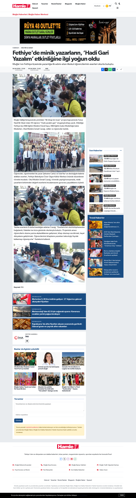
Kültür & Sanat (27, 48)
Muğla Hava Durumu (49, 465)
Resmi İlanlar (56, 4)
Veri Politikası (82, 495)
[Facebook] (61, 459)
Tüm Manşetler (48, 470)
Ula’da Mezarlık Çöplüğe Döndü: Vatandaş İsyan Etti (112, 209)
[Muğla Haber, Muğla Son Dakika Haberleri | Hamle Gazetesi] (21, 5)
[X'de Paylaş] (106, 69)
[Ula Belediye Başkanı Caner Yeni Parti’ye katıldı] (25, 359)
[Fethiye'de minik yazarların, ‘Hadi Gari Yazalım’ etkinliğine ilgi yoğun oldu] (49, 95)
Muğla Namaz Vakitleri (79, 465)
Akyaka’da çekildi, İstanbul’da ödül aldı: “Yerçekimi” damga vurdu (48, 389)
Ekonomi (107, 175)
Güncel (35, 4)
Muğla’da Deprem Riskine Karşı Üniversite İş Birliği (111, 190)
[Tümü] (121, 150)
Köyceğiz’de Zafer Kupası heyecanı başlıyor (112, 160)
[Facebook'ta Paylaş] (102, 69)
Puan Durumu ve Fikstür (22, 470)
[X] (64, 459)
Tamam (122, 495)
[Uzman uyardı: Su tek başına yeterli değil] (49, 359)
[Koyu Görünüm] (118, 4)
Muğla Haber (80, 4)
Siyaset (35, 8)
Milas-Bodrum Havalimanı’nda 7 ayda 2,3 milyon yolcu (112, 170)
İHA (27, 337)
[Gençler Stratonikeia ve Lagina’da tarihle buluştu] (73, 359)
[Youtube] (71, 459)
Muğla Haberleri (109, 165)
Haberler (16, 48)
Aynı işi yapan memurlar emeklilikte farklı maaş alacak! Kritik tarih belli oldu (112, 180)
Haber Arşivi (103, 470)
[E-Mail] (27, 341)
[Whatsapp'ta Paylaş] (110, 69)
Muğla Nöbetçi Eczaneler (23, 465)
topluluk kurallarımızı (32, 427)
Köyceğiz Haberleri (110, 155)
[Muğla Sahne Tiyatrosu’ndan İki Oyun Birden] (25, 379)
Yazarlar (44, 4)
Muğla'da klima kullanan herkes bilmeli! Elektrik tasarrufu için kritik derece (112, 200)
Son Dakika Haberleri (77, 470)
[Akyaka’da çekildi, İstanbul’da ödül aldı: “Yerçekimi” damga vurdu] (49, 379)
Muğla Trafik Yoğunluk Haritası (109, 465)
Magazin (68, 4)
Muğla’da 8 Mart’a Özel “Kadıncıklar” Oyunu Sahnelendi (71, 389)
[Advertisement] (106, 110)
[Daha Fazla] (113, 69)
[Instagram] (68, 459)
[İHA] (19, 338)
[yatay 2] (68, 31)
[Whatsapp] (75, 459)
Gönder (19, 420)
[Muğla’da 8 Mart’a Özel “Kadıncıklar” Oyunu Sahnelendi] (73, 379)
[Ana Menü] (116, 8)
